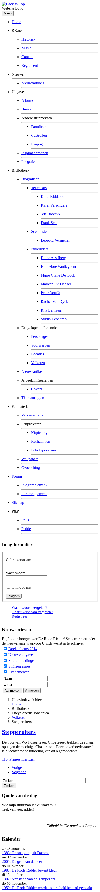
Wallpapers (29, 459)
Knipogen (38, 144)
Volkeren (38, 363)
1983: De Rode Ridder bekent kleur (29, 870)
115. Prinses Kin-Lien (18, 759)
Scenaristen (40, 231)
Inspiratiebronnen (34, 153)
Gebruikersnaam (18, 560)
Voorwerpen (40, 345)
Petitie (26, 529)
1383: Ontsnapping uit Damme (25, 853)
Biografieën (30, 179)
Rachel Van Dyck (54, 301)
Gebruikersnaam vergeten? (32, 612)
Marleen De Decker (56, 284)
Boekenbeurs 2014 (22, 649)
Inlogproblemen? (34, 485)
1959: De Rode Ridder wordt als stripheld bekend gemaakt (47, 888)
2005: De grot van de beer (22, 861)
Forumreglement (34, 494)
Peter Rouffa (50, 293)
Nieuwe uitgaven (21, 655)
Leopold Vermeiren (55, 240)
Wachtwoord (15, 573)
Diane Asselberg (53, 258)
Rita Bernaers (51, 310)
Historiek (28, 39)
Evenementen (18, 672)
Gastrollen (39, 135)
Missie (26, 48)
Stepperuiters (19, 732)
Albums (27, 100)
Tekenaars (39, 188)
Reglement (29, 65)
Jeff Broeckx (50, 214)
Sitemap (18, 503)
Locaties (37, 354)
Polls (25, 520)
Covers (36, 389)
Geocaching (30, 468)
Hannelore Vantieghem (58, 266)
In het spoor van (43, 450)
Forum (17, 476)
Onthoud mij (21, 587)
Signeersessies (19, 666)
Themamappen (32, 398)
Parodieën (38, 127)
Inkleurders (39, 249)
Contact (27, 57)
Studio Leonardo (54, 319)
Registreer (19, 616)
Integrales (28, 162)
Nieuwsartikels (32, 83)
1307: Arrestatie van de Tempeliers (28, 879)
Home (16, 22)
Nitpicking (39, 433)
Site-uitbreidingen (22, 660)
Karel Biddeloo (52, 197)
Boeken (27, 109)
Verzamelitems (32, 415)
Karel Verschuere (54, 205)
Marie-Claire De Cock (58, 275)
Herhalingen (40, 441)
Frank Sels (49, 223)
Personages (39, 336)
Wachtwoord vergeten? (29, 607)
